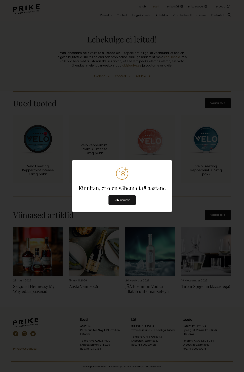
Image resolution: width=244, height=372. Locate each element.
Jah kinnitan (122, 200)
